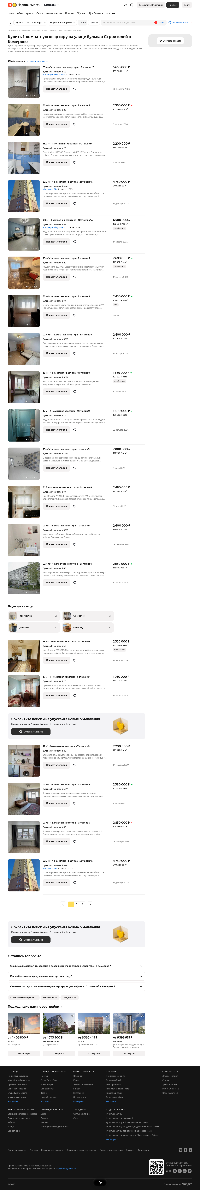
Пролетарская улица (17, 1084)
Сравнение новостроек (19, 1118)
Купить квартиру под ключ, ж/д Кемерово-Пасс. (129, 1131)
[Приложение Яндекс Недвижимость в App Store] (175, 1171)
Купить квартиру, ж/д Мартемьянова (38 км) (127, 1122)
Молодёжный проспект (19, 1080)
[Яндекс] (187, 1184)
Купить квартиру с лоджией (119, 1118)
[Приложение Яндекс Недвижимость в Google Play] (180, 1171)
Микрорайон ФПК (114, 1084)
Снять (76, 1118)
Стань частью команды (52, 1150)
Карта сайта (143, 1150)
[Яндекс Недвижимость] (24, 5)
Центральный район (115, 1076)
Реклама (33, 1150)
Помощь (130, 1150)
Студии (165, 1080)
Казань (44, 1093)
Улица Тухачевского (17, 1093)
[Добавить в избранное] (74, 88)
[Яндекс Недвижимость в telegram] (190, 1150)
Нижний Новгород (49, 1097)
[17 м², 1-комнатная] (25, 692)
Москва (44, 1076)
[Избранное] (125, 5)
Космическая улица (17, 1097)
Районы (11, 1122)
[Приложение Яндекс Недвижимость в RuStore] (190, 1171)
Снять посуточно (81, 1114)
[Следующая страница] (90, 904)
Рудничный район (114, 1080)
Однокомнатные (170, 1093)
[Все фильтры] (11, 22)
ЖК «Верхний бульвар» (54, 74)
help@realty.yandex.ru (66, 1168)
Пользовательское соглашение (81, 1150)
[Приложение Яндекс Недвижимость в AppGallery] (185, 1171)
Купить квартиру (114, 1114)
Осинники (78, 1076)
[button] (131, 5)
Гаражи (44, 1118)
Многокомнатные (170, 1089)
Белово (77, 1089)
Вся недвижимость (17, 1150)
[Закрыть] (191, 22)
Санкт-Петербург (49, 1080)
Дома (43, 1114)
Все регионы (14, 1131)
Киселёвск (78, 1093)
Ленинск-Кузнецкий (83, 1084)
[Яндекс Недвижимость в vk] (180, 1150)
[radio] (77, 904)
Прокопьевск (79, 1097)
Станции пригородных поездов (22, 1114)
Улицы (11, 1126)
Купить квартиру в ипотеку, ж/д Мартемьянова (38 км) (132, 1135)
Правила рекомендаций (111, 1150)
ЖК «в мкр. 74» (50, 189)
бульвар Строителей (53, 72)
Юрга (75, 1080)
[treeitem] (16, 13)
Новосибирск (47, 1084)
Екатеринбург (47, 1089)
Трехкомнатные (169, 1084)
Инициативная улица (18, 1076)
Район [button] (162, 23)
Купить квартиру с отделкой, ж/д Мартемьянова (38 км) (132, 1126)
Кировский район (114, 1093)
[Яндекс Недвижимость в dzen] (185, 1150)
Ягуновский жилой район (118, 1089)
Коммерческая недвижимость (55, 1126)
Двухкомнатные (170, 1076)
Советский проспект (17, 1089)
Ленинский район (114, 1097)
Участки (44, 1122)
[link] (187, 5)
